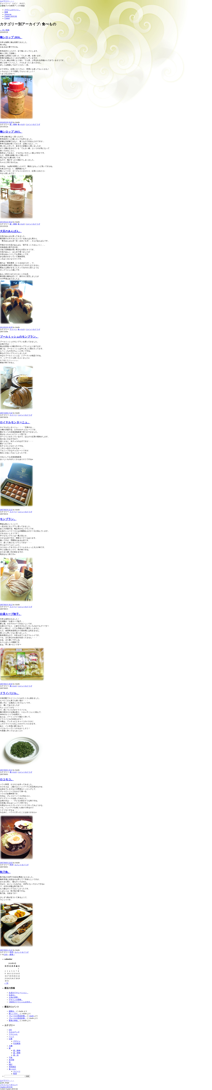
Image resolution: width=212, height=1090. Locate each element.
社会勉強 (16, 1043)
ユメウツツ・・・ (7, 1)
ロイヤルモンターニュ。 (15, 422)
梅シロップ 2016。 (11, 37)
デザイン (16, 1041)
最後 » (12, 954)
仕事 (10, 1039)
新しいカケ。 (14, 1013)
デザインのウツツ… (12, 10)
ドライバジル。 (9, 693)
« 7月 (6, 983)
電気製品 (12, 1067)
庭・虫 (16, 1055)
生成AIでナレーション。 (18, 993)
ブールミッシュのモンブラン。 (19, 336)
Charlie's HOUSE (10, 16)
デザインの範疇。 (16, 1000)
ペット (11, 1036)
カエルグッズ (14, 1032)
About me (7, 14)
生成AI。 (12, 995)
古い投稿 (4, 30)
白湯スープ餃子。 (10, 614)
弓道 (10, 1057)
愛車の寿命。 (14, 1020)
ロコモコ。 (7, 779)
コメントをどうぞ (33, 124)
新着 (6, 12)
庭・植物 (13, 124)
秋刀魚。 (5, 872)
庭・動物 (16, 1050)
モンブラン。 (8, 519)
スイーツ (13, 329)
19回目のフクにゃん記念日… (20, 1002)
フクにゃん (13, 1034)
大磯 (10, 1046)
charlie (31, 1016)
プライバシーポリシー (9, 1085)
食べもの (21, 124)
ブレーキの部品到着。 (17, 1016)
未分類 (11, 1060)
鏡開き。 (12, 1011)
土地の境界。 (14, 997)
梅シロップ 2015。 (11, 131)
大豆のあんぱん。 (11, 231)
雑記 (10, 1064)
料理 (11, 865)
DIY (10, 1030)
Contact (7, 18)
